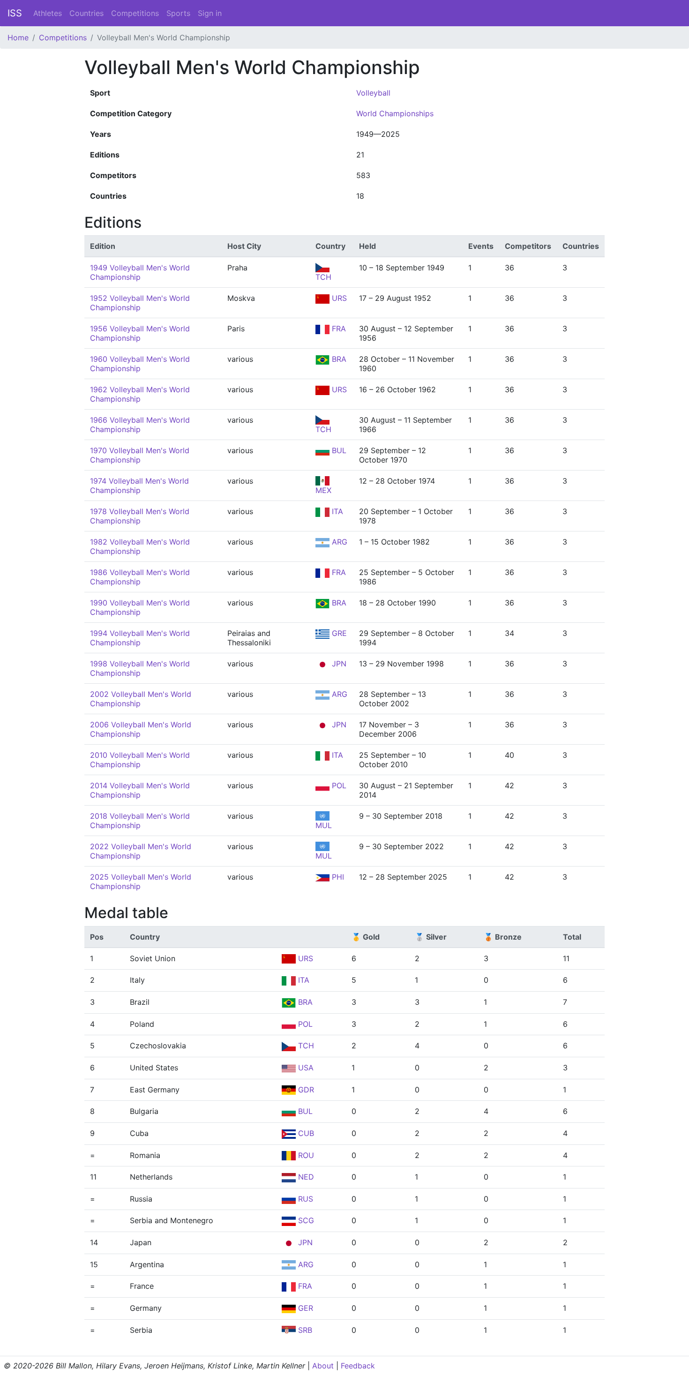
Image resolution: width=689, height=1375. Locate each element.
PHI (337, 877)
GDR (305, 1089)
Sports (178, 13)
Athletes (47, 13)
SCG (305, 1220)
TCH (323, 277)
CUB (305, 1133)
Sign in (210, 13)
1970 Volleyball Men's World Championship (139, 455)
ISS (14, 13)
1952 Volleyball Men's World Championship (140, 302)
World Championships (395, 113)
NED (305, 1176)
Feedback (358, 1365)
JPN (338, 663)
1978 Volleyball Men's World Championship (139, 516)
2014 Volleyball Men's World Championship (140, 790)
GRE (338, 633)
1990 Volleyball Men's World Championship (140, 607)
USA (305, 1067)
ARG (338, 541)
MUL (323, 825)
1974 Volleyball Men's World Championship (139, 485)
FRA (338, 328)
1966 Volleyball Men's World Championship (140, 424)
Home (18, 37)
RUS (304, 1198)
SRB (304, 1330)
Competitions (135, 13)
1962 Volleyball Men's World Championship (140, 394)
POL (338, 785)
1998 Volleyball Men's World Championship (140, 668)
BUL (338, 450)
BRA (338, 359)
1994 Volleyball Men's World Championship (140, 637)
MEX (323, 490)
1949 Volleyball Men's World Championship (140, 272)
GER (304, 1308)
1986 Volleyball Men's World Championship (140, 577)
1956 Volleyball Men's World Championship (140, 333)
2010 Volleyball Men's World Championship (140, 759)
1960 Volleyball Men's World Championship (140, 363)
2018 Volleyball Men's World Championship (140, 820)
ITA (336, 511)
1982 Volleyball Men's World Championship (140, 546)
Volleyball (373, 92)
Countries (86, 13)
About (323, 1365)
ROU (305, 1155)
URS (338, 298)
